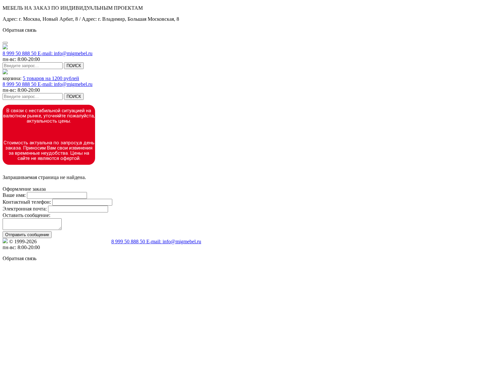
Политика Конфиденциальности (74, 241)
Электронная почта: (25, 208)
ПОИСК (74, 65)
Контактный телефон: (27, 202)
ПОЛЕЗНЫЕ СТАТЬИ (135, 183)
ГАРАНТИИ (175, 183)
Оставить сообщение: (26, 215)
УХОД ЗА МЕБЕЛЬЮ (84, 183)
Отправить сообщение (27, 234)
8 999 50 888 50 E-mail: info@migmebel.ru (47, 53)
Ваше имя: (14, 195)
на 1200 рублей (51, 78)
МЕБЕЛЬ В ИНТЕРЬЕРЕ (31, 183)
